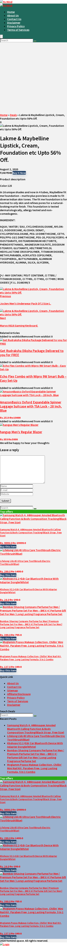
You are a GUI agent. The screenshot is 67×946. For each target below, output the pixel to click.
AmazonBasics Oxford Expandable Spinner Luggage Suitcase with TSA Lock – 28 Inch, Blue (31, 406)
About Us (13, 15)
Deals (13, 115)
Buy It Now (19, 173)
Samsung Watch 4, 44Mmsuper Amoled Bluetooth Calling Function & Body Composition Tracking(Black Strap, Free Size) (31, 532)
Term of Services (17, 701)
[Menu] (1, 36)
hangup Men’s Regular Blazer (21, 432)
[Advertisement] (33, 77)
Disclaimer (13, 22)
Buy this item (8, 546)
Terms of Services (18, 30)
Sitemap (12, 690)
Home (11, 12)
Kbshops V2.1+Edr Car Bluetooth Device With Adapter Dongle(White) (35, 744)
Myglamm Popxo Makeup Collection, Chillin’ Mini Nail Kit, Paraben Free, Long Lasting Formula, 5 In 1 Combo (30, 658)
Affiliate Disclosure (19, 694)
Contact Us (14, 19)
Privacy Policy (16, 26)
